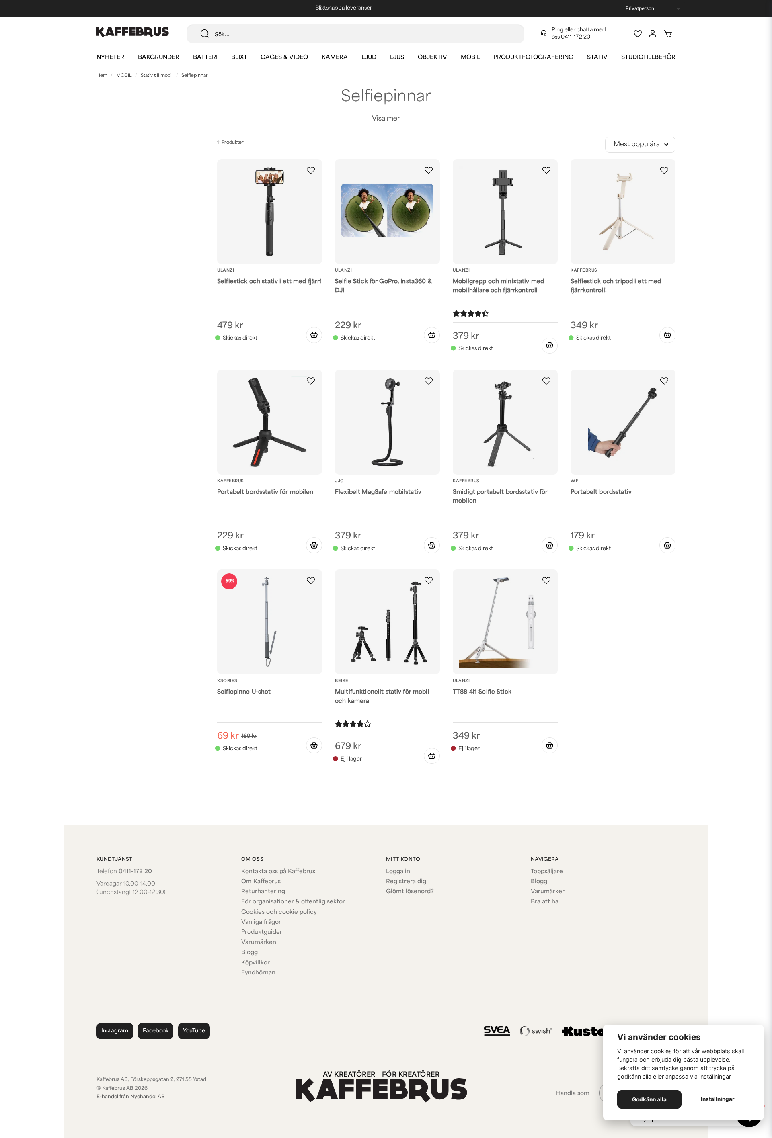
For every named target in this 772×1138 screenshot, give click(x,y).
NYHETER (110, 58)
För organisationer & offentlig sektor (293, 902)
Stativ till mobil (157, 76)
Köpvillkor (255, 963)
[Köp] (314, 335)
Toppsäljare (547, 872)
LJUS (397, 58)
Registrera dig (406, 882)
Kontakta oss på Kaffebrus (278, 872)
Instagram (114, 1031)
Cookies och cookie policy (279, 912)
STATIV (597, 58)
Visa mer (386, 119)
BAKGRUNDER (158, 58)
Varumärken (258, 942)
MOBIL (470, 58)
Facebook (155, 1031)
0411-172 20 (575, 37)
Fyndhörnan (258, 973)
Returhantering (263, 892)
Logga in (398, 872)
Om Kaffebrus (261, 882)
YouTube (194, 1031)
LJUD (368, 58)
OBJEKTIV (432, 58)
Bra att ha (544, 902)
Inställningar (718, 1099)
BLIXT (239, 58)
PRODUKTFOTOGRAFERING (533, 58)
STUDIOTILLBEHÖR (648, 58)
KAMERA (335, 58)
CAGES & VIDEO (284, 58)
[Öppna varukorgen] (668, 34)
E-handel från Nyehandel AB (130, 1097)
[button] (311, 170)
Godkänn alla (649, 1099)
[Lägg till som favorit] (637, 34)
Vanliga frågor (261, 922)
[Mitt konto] (652, 34)
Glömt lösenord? (410, 892)
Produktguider (261, 932)
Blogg (249, 953)
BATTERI (205, 58)
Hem (101, 76)
